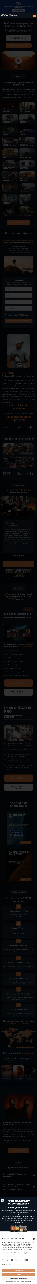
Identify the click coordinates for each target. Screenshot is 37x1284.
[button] (2, 1200)
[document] (18, 642)
